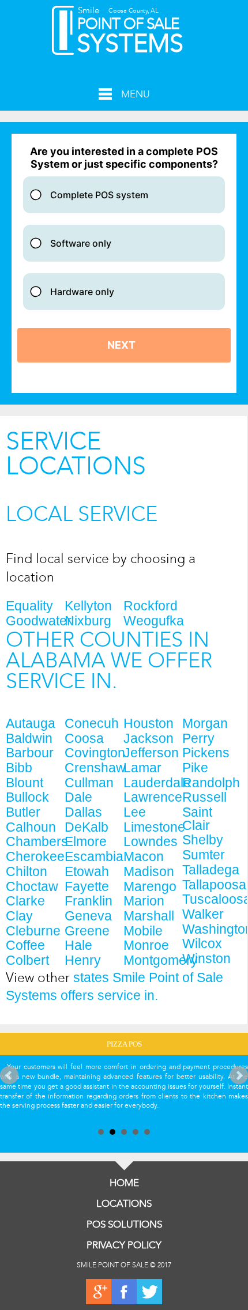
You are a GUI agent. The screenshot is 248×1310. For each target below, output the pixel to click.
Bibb (19, 768)
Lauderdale (152, 783)
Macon (143, 856)
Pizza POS (124, 1044)
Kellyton (88, 606)
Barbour (30, 753)
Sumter (203, 855)
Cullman (89, 783)
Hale (78, 945)
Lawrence (152, 797)
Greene (87, 931)
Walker (203, 914)
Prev (9, 1075)
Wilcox (202, 943)
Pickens (206, 753)
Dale (78, 797)
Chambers (35, 841)
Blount (24, 783)
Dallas (83, 812)
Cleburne (33, 931)
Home (124, 1183)
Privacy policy (124, 1245)
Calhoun (31, 827)
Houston (148, 723)
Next (239, 1075)
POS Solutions (124, 1224)
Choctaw (32, 886)
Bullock (27, 797)
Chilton (26, 871)
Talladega (210, 870)
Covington (94, 753)
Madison (148, 871)
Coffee (25, 945)
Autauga (30, 723)
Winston (206, 958)
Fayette (87, 886)
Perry (198, 738)
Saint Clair (197, 819)
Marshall (148, 916)
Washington (211, 929)
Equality (29, 606)
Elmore (86, 841)
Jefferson (151, 753)
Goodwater (35, 621)
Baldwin (29, 738)
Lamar (142, 768)
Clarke (25, 901)
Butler (23, 812)
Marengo (149, 886)
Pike (195, 768)
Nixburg (88, 621)
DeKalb (86, 827)
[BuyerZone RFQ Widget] (124, 263)
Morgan (205, 723)
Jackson (148, 738)
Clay (19, 916)
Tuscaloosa (211, 899)
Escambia (94, 856)
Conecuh (92, 723)
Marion (143, 901)
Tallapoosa (211, 885)
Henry (83, 960)
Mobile (143, 931)
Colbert (27, 960)
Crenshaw (94, 768)
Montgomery (152, 960)
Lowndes (150, 841)
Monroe (146, 945)
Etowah (87, 871)
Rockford (150, 606)
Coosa (84, 738)
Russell (204, 797)
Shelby (202, 840)
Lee (134, 812)
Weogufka (152, 621)
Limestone (152, 827)
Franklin (88, 901)
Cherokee (35, 856)
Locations (124, 1204)
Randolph (211, 783)
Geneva (88, 916)
